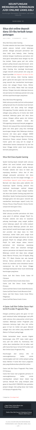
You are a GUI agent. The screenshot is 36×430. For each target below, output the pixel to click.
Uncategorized (14, 397)
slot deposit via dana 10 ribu (23, 74)
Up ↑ (18, 426)
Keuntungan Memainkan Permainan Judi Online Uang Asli (18, 6)
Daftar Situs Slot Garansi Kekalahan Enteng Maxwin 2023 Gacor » (19, 413)
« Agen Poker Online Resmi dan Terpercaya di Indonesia (13, 406)
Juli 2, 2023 (6, 38)
